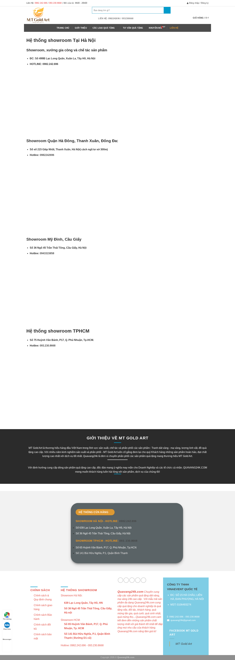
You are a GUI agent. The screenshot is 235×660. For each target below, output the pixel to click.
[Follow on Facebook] (120, 580)
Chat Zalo (7, 629)
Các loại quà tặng (104, 28)
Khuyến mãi (155, 28)
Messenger (7, 639)
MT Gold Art (184, 643)
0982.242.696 (41, 3)
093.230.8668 (55, 3)
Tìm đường (7, 619)
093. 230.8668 (128, 540)
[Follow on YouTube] (143, 580)
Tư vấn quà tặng (133, 28)
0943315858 (47, 253)
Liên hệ (174, 28)
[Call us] (132, 580)
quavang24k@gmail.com (183, 620)
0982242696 (47, 155)
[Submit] (167, 10)
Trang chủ (63, 28)
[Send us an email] (126, 580)
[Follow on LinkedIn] (137, 580)
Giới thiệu (81, 28)
